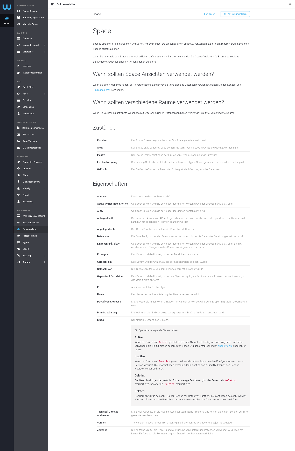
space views (225, 345)
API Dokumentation (237, 14)
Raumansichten (101, 89)
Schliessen (209, 14)
